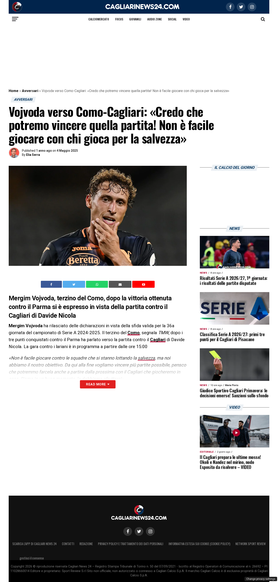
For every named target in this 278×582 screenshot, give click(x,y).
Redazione (86, 543)
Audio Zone (154, 19)
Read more (96, 384)
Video (186, 19)
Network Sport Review (250, 543)
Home (13, 91)
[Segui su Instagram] (150, 531)
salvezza (146, 358)
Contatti (68, 543)
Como (133, 332)
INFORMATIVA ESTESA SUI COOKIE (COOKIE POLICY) (199, 543)
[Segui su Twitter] (139, 531)
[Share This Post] (97, 284)
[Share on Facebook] (52, 284)
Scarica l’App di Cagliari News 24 (34, 543)
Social (172, 19)
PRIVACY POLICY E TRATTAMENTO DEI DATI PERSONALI (130, 543)
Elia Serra (33, 154)
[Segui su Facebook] (127, 531)
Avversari (30, 91)
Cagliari (157, 339)
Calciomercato (98, 19)
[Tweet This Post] (74, 284)
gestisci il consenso (32, 558)
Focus (119, 19)
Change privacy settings (260, 578)
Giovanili (135, 19)
